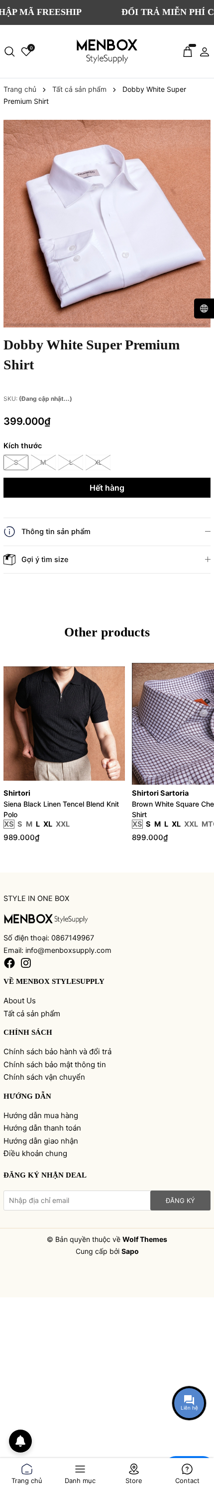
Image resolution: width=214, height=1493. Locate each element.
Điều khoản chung (35, 1153)
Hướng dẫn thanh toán (42, 1128)
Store (133, 1479)
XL (98, 462)
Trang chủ (26, 1479)
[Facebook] (9, 962)
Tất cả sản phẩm (31, 1013)
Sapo (130, 1251)
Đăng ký (180, 1200)
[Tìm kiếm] (9, 51)
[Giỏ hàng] (188, 51)
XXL (63, 824)
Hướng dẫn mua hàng (40, 1115)
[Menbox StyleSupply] (46, 918)
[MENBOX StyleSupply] (107, 51)
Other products (107, 632)
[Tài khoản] (205, 51)
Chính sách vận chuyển (44, 1077)
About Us (19, 1000)
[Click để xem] (107, 223)
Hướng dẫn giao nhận (40, 1141)
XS (9, 824)
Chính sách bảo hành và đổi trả (57, 1051)
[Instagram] (26, 962)
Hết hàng (107, 488)
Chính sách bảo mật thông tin (54, 1064)
